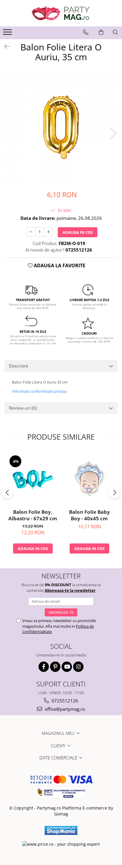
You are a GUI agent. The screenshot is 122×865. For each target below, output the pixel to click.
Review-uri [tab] (23, 408)
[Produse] (8, 33)
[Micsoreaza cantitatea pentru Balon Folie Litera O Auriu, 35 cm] (30, 232)
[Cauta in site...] (115, 32)
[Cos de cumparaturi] (101, 32)
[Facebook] (43, 667)
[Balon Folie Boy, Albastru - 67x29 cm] (33, 478)
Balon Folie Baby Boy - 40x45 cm (89, 515)
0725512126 (64, 701)
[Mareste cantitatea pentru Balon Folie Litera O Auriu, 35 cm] (48, 232)
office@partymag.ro (64, 709)
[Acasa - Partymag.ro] (61, 13)
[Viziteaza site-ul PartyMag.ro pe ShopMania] (61, 830)
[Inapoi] (4, 46)
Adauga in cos (77, 232)
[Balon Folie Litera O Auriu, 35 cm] (61, 127)
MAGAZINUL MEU (59, 733)
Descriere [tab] (18, 366)
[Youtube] (67, 667)
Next (113, 133)
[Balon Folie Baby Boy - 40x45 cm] (89, 478)
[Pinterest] (55, 667)
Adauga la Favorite (59, 265)
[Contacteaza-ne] (85, 32)
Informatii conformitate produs (39, 391)
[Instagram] (78, 667)
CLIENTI (59, 745)
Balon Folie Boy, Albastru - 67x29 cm (32, 515)
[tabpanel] (61, 127)
